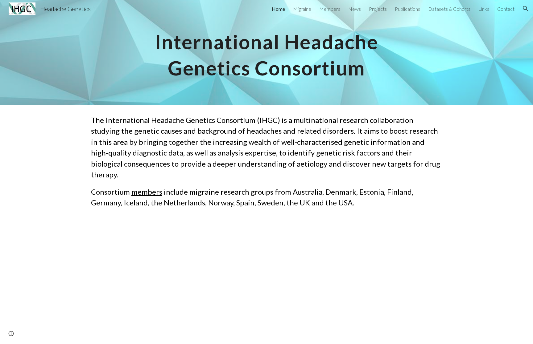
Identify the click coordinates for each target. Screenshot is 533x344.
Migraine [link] (302, 9)
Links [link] (483, 9)
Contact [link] (505, 9)
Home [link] (278, 9)
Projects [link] (378, 9)
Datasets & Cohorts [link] (449, 9)
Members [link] (329, 9)
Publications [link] (407, 9)
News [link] (354, 9)
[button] (525, 8)
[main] (266, 52)
